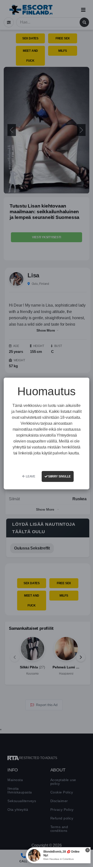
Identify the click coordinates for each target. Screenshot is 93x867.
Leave (30, 476)
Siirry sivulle (59, 476)
